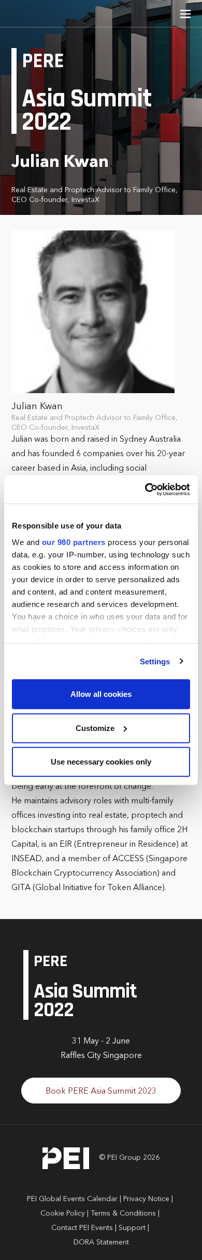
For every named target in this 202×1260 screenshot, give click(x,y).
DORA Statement (101, 1242)
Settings (155, 661)
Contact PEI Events (82, 1228)
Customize (95, 727)
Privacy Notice (146, 1199)
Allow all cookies (101, 694)
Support (132, 1228)
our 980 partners (74, 541)
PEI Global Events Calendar (72, 1199)
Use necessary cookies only (101, 761)
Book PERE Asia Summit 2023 (101, 1091)
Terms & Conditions (123, 1213)
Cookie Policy (62, 1213)
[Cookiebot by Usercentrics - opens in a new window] (145, 489)
